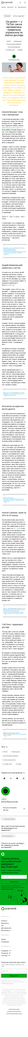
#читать (5, 610)
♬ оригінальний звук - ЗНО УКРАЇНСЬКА (13, 612)
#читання (11, 610)
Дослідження (22, 7)
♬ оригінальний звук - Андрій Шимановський (14, 394)
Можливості (5, 930)
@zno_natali (7, 608)
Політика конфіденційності (14, 1011)
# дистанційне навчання (14, 44)
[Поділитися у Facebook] (17, 778)
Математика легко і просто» (12, 128)
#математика (12, 250)
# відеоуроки (18, 41)
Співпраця (5, 942)
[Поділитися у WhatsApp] (23, 778)
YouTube (4, 955)
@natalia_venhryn (8, 248)
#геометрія (22, 251)
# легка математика (14, 47)
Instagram (5, 950)
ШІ (16, 7)
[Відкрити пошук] (20, 2)
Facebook (4, 953)
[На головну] (6, 2)
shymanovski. (10, 285)
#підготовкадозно (8, 612)
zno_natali (16, 528)
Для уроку (10, 7)
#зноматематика (8, 251)
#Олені (21, 499)
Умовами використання (7, 889)
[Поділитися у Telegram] (4, 778)
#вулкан (15, 734)
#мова (22, 392)
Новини (3, 7)
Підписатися (14, 881)
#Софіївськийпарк (8, 499)
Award (3, 939)
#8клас (5, 250)
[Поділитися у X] (11, 778)
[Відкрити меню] (25, 2)
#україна (6, 393)
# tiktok (8, 41)
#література (21, 609)
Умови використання (14, 1009)
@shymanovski (7, 392)
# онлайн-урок (10, 49)
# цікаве (19, 49)
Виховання (7, 15)
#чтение (17, 610)
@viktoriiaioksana (8, 497)
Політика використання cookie (14, 1013)
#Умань (16, 499)
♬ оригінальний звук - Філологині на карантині (14, 500)
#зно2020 (14, 609)
